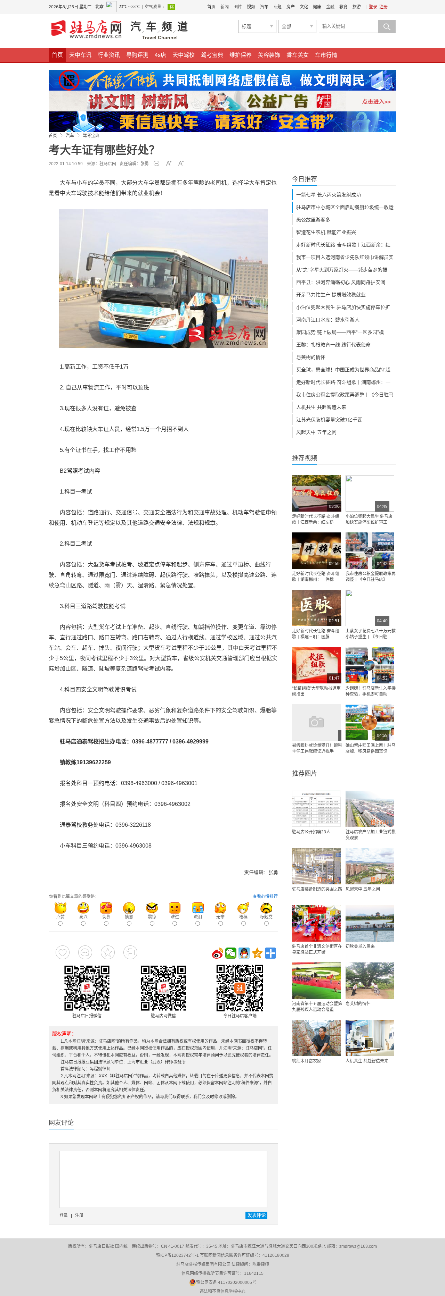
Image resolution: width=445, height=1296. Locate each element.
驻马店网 (107, 163)
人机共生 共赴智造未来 (321, 407)
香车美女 (297, 55)
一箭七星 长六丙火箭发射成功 (328, 194)
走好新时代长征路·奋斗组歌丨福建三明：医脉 (315, 634)
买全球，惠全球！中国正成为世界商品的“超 (343, 369)
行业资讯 (109, 55)
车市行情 (326, 55)
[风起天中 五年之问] (370, 866)
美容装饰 (269, 55)
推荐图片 (304, 773)
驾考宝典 (212, 55)
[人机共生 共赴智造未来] (370, 1038)
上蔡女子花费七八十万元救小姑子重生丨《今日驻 (371, 634)
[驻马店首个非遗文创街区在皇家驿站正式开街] (316, 923)
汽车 (264, 7)
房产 (290, 7)
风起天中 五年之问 (316, 432)
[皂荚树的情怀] (370, 980)
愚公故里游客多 (313, 219)
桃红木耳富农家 (306, 1061)
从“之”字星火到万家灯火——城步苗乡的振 (341, 269)
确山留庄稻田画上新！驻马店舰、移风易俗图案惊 (371, 748)
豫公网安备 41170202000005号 (226, 1282)
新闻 (224, 7)
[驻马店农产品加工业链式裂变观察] (370, 809)
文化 (304, 7)
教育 (343, 7)
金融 (330, 7)
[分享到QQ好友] (244, 953)
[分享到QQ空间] (257, 953)
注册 (383, 7)
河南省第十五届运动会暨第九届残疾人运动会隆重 (317, 1006)
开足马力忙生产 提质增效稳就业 (331, 294)
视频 (251, 7)
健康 (317, 7)
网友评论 (61, 1122)
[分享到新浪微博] (217, 953)
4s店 (160, 55)
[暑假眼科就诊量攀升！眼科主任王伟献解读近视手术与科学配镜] (316, 722)
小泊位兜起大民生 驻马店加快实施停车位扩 (343, 307)
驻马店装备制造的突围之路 (317, 889)
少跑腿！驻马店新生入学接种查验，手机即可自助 (371, 691)
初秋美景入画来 (360, 946)
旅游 (357, 7)
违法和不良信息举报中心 (222, 1291)
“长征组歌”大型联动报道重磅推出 (316, 691)
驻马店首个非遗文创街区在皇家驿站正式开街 (317, 949)
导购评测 (137, 55)
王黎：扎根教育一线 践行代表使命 (333, 344)
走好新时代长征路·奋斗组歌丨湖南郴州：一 (343, 382)
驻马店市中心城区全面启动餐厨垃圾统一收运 (345, 207)
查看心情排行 (265, 896)
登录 (373, 7)
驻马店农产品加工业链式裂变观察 (371, 835)
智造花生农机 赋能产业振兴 (326, 232)
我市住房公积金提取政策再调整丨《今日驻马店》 (371, 576)
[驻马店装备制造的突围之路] (316, 866)
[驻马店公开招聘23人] (316, 809)
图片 (238, 7)
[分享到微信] (230, 953)
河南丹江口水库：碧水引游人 (327, 319)
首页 (211, 7)
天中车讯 (80, 55)
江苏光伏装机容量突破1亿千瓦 (329, 419)
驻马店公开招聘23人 (311, 832)
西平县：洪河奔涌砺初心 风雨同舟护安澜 (340, 282)
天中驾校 (183, 55)
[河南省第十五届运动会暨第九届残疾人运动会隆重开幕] (316, 980)
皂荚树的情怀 (310, 357)
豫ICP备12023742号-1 (177, 1255)
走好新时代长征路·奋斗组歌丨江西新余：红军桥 (315, 519)
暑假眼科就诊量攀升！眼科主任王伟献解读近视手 (317, 748)
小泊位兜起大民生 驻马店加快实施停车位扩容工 (369, 519)
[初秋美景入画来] (370, 923)
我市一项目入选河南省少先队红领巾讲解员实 (345, 257)
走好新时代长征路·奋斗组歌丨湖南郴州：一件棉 (315, 576)
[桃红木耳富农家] (316, 1038)
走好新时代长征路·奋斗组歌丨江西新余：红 (343, 244)
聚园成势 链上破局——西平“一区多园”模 (340, 332)
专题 (277, 7)
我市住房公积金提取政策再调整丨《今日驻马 (345, 394)
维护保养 (240, 55)
